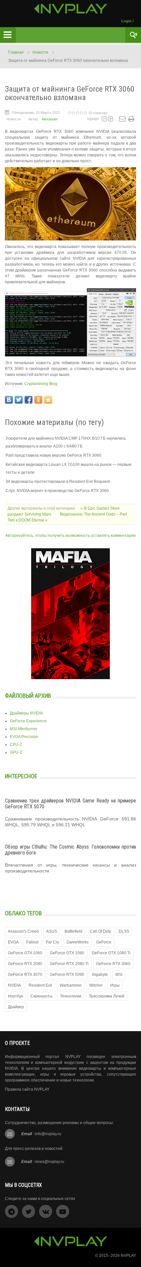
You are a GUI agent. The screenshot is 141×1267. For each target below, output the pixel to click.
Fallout (32, 942)
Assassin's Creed (23, 931)
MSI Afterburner (23, 729)
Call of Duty (100, 931)
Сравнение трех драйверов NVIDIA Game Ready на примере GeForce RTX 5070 (70, 804)
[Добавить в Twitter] (19, 400)
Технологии (70, 996)
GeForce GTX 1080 (67, 953)
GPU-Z (16, 752)
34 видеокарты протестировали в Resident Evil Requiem (58, 481)
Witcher (96, 985)
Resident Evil (40, 985)
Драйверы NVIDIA (26, 713)
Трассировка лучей (106, 996)
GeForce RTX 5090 (67, 974)
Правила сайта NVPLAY (27, 1089)
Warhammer (71, 985)
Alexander (50, 119)
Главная (16, 52)
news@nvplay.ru (49, 1161)
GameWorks (78, 942)
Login (126, 21)
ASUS (51, 931)
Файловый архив (28, 695)
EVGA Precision (24, 736)
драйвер (16, 1007)
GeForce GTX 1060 (25, 953)
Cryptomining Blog (40, 383)
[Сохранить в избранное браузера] (48, 400)
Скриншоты (41, 996)
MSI (118, 974)
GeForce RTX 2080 (25, 963)
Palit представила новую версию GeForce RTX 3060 (53, 455)
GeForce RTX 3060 (113, 963)
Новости (40, 52)
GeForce (103, 942)
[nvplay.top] (71, 9)
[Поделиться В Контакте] (9, 400)
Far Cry (52, 942)
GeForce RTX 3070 (25, 974)
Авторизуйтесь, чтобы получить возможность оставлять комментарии (70, 535)
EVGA (13, 942)
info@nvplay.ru (48, 1134)
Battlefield (73, 931)
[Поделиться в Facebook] (28, 400)
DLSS (124, 931)
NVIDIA (14, 985)
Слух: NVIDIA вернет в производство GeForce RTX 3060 (57, 490)
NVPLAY (128, 1255)
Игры (115, 985)
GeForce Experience (28, 721)
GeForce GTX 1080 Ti (111, 953)
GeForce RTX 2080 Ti (69, 963)
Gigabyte (100, 974)
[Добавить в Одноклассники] (38, 400)
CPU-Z (16, 744)
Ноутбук (15, 996)
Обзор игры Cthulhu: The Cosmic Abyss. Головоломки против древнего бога (70, 850)
